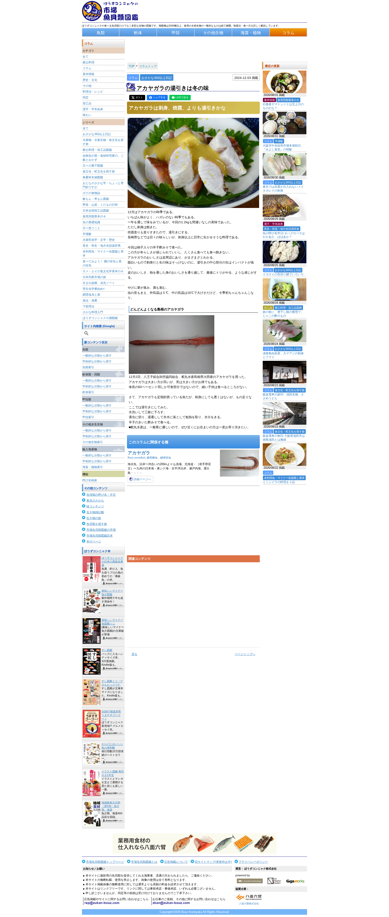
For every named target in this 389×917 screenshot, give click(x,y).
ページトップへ (245, 654)
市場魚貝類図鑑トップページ (105, 861)
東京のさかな (95, 500)
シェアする (159, 97)
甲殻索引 (88, 417)
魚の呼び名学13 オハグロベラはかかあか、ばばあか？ (284, 235)
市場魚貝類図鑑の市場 (101, 529)
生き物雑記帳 (95, 512)
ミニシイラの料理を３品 (279, 482)
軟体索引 (88, 392)
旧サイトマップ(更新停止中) (213, 861)
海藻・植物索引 (92, 467)
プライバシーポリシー (253, 861)
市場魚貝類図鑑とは (144, 861)
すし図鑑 (107, 650)
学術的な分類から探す (97, 361)
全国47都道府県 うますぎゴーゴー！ (111, 715)
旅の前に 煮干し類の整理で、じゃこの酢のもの (283, 313)
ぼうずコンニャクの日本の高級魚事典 (112, 561)
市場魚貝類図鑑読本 (99, 535)
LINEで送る (182, 97)
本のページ (93, 541)
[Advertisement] (193, 603)
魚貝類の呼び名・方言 (101, 494)
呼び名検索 (89, 480)
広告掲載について (176, 861)
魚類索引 (88, 367)
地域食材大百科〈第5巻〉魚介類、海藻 (111, 806)
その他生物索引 (92, 442)
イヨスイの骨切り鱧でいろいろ (283, 274)
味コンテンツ (95, 506)
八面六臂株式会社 (249, 903)
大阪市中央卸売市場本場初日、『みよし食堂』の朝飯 (283, 147)
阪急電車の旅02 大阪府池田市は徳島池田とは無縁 (284, 437)
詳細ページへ (142, 479)
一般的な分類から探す (97, 355)
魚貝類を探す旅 (96, 524)
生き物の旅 (93, 518)
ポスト (139, 97)
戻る (134, 654)
